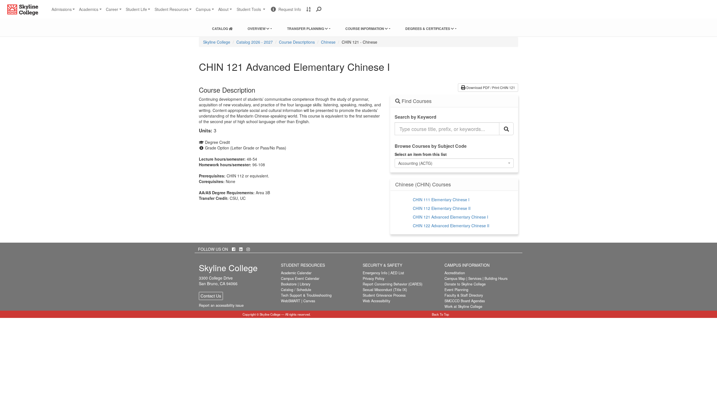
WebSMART (290, 300)
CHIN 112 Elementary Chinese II (442, 208)
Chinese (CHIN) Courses (423, 184)
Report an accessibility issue (221, 305)
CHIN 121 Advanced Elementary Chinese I (450, 217)
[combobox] (454, 163)
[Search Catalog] (506, 128)
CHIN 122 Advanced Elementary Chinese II (451, 225)
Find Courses (416, 101)
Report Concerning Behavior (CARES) (392, 284)
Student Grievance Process (384, 295)
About (223, 9)
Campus (203, 9)
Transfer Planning (306, 28)
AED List (397, 272)
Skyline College (216, 42)
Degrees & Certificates (428, 28)
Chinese (328, 42)
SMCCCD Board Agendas (464, 300)
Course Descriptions (297, 42)
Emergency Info (375, 272)
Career (112, 9)
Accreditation (454, 272)
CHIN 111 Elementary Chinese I (441, 199)
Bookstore (289, 284)
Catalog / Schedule (296, 289)
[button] (319, 9)
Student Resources (171, 9)
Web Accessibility (376, 300)
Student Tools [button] (252, 11)
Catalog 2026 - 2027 (254, 42)
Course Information (365, 28)
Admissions (62, 9)
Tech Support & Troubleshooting (306, 295)
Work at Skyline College (463, 306)
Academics (88, 9)
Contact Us (211, 296)
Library (305, 284)
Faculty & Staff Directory (463, 295)
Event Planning (456, 289)
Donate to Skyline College (465, 284)
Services (474, 278)
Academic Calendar (296, 272)
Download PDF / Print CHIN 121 (490, 87)
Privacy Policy (373, 278)
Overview (257, 28)
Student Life (136, 9)
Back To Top (440, 314)
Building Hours (496, 278)
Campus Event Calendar (300, 278)
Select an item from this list (421, 154)
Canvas (309, 300)
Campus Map (454, 278)
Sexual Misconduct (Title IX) (385, 289)
